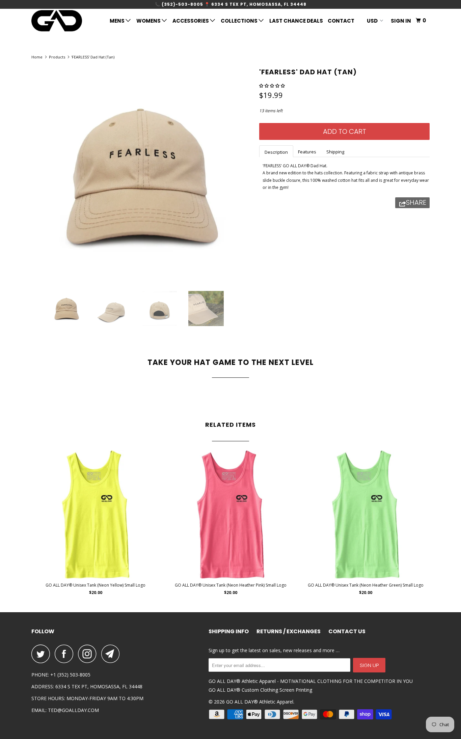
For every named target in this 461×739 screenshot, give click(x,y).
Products (57, 56)
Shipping (335, 152)
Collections (240, 20)
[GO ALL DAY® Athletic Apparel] (66, 20)
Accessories (191, 20)
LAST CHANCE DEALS (296, 20)
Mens (118, 20)
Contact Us (346, 631)
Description (276, 152)
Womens (149, 20)
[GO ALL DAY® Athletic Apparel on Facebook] (66, 653)
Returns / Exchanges (288, 631)
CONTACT (341, 20)
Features (307, 152)
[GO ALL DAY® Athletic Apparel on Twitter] (42, 653)
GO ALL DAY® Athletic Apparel (259, 701)
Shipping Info (229, 631)
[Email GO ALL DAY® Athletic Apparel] (112, 653)
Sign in (401, 20)
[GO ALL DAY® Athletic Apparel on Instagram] (89, 653)
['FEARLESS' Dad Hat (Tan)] (141, 175)
